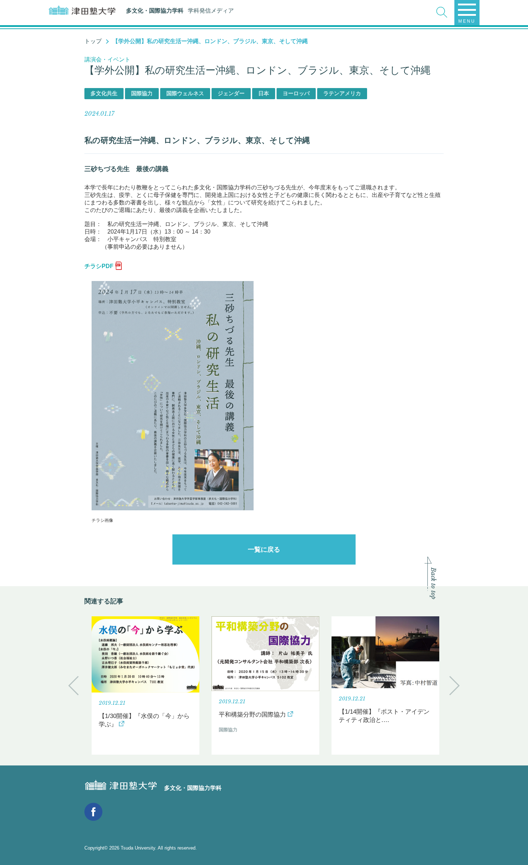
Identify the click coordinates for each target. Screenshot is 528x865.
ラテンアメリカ (342, 93)
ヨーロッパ (296, 93)
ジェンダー (231, 93)
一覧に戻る (264, 549)
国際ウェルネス (185, 93)
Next (454, 685)
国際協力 (142, 93)
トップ (93, 41)
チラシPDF (99, 266)
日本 (263, 93)
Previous (73, 685)
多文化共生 (104, 93)
